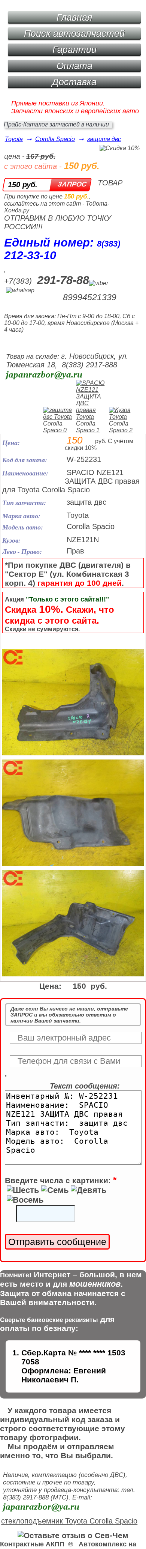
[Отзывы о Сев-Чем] (73, 1535)
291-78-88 (63, 280)
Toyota (14, 139)
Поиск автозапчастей (74, 33)
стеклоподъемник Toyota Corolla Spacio (69, 1521)
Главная (74, 17)
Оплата (74, 65)
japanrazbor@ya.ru (44, 374)
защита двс (104, 139)
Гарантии (74, 49)
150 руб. (22, 184)
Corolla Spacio (55, 139)
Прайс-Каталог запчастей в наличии (56, 124)
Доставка (74, 82)
